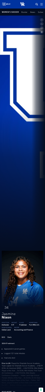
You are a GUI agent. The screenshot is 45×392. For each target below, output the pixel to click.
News (32, 12)
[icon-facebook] (41, 19)
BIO (3, 337)
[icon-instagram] (41, 28)
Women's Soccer (10, 12)
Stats (9, 337)
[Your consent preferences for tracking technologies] (41, 390)
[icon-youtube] (41, 32)
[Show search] (36, 4)
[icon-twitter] (41, 23)
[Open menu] (41, 4)
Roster (24, 12)
